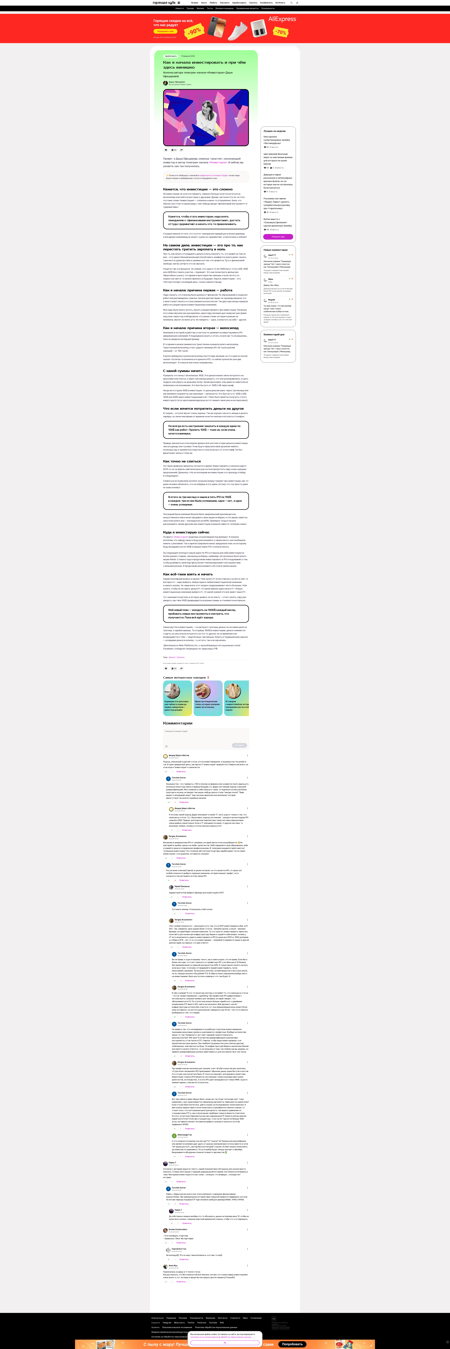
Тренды (190, 8)
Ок (225, 1343)
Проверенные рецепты (247, 8)
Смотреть (224, 3)
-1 (175, 802)
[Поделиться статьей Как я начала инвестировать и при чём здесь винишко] (181, 150)
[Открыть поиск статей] (291, 2)
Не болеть (280, 3)
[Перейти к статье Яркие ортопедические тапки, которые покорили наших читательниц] (208, 698)
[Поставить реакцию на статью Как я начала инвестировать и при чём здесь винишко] (166, 150)
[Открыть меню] (247, 755)
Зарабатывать (239, 3)
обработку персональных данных (236, 1337)
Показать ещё (278, 237)
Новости (180, 8)
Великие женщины (225, 8)
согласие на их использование (204, 1337)
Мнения (200, 8)
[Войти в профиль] (297, 3)
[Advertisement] (278, 88)
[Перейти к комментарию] (278, 264)
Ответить (181, 771)
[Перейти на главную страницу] (164, 3)
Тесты (210, 8)
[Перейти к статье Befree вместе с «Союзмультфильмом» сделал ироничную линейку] (278, 224)
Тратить (253, 3)
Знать (204, 3)
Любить (213, 3)
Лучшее (194, 3)
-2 (175, 880)
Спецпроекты (268, 8)
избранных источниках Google (213, 175)
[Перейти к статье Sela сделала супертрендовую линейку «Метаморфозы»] (278, 142)
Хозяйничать (266, 3)
